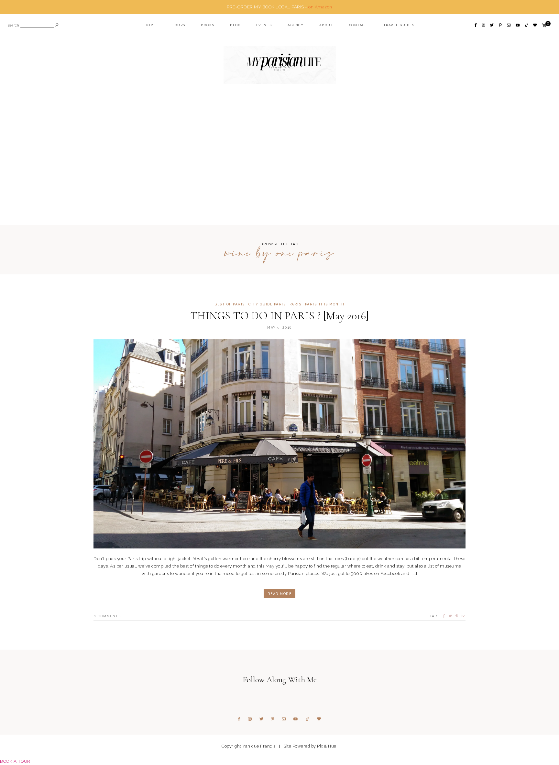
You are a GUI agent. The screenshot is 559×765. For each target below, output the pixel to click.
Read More (280, 594)
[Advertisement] (279, 159)
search (13, 25)
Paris (295, 304)
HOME (150, 25)
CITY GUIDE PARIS (267, 304)
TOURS (178, 25)
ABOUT (326, 25)
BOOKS (207, 25)
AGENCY (295, 25)
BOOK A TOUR (15, 761)
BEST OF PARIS (229, 304)
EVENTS (264, 25)
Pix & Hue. (327, 746)
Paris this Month (325, 304)
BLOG (235, 25)
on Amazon (320, 6)
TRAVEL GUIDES (399, 25)
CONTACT (358, 25)
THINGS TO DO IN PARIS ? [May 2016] (279, 316)
